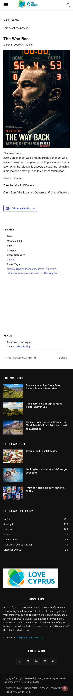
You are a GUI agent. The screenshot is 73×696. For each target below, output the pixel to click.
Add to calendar (21, 208)
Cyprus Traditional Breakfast (42, 451)
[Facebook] (19, 661)
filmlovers (51, 269)
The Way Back (51, 273)
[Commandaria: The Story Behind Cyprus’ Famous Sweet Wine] (13, 391)
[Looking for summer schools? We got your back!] (13, 475)
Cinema (11, 259)
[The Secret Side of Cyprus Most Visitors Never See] (13, 409)
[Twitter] (45, 661)
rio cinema (36, 273)
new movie (24, 273)
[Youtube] (53, 661)
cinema (11, 269)
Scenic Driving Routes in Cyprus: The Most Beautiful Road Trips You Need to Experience (46, 425)
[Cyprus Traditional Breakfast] (13, 456)
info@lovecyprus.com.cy (29, 637)
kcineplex (12, 273)
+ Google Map (23, 346)
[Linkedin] (36, 661)
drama (41, 269)
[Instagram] (28, 661)
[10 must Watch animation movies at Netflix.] (13, 493)
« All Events (11, 20)
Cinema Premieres (26, 269)
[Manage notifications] (65, 688)
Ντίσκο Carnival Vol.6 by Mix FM (20, 357)
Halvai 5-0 (63, 357)
